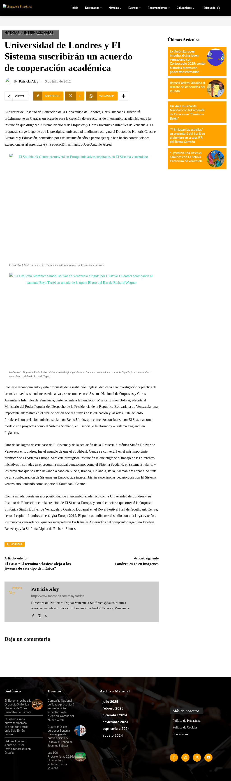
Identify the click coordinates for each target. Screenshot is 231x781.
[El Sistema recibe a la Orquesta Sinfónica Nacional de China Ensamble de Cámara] (37, 704)
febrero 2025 (112, 708)
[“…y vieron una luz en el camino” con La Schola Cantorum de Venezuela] (215, 158)
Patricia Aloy (28, 81)
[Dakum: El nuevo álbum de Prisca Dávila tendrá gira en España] (37, 745)
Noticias (24, 34)
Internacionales (43, 34)
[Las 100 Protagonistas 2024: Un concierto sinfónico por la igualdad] (80, 756)
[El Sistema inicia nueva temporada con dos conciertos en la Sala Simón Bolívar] (37, 723)
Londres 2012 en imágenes (137, 564)
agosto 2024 (112, 735)
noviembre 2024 (115, 722)
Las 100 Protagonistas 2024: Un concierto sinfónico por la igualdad (61, 760)
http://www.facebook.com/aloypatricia (58, 596)
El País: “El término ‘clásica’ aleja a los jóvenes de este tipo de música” (38, 566)
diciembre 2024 (114, 715)
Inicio (11, 34)
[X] (46, 615)
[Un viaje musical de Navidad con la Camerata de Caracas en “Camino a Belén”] (215, 112)
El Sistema (14, 544)
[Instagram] (39, 615)
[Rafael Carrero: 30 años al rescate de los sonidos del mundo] (215, 88)
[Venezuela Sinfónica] (28, 7)
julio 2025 (110, 702)
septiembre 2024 (115, 729)
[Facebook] (33, 615)
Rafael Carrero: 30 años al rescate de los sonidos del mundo (187, 87)
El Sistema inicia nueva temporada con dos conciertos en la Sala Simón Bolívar (16, 727)
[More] (123, 96)
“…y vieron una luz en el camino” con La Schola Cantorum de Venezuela (186, 157)
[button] (211, 8)
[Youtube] (208, 758)
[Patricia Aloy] (10, 81)
